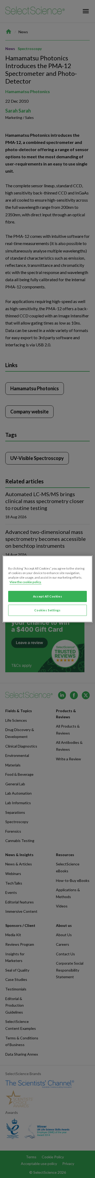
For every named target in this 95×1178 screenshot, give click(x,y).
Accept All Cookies (47, 596)
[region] (47, 589)
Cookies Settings (47, 610)
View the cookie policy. (25, 582)
